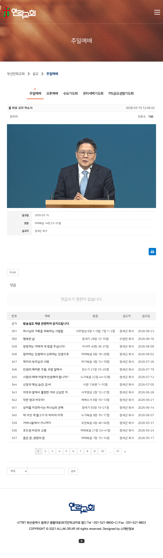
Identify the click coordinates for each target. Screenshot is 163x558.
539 (14, 423)
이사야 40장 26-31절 (95, 346)
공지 (14, 323)
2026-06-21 (146, 400)
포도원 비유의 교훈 (34, 430)
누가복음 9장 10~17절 (95, 415)
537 (14, 438)
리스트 (13, 272)
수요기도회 (70, 93)
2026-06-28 (146, 392)
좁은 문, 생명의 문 (34, 438)
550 (14, 339)
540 (14, 415)
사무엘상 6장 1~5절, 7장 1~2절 (95, 331)
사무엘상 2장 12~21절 (95, 392)
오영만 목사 (126, 339)
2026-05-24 (146, 430)
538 (14, 430)
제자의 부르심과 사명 (36, 362)
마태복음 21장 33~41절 (96, 430)
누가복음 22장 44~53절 (96, 377)
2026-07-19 (146, 369)
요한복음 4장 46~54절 (95, 423)
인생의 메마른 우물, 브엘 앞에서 (42, 369)
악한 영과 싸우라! (33, 400)
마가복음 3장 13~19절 (95, 362)
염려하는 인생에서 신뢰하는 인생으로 (46, 354)
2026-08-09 (146, 346)
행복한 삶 (29, 339)
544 (14, 384)
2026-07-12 (146, 377)
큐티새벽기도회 (93, 93)
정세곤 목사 (126, 331)
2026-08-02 (146, 354)
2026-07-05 (146, 384)
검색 (73, 471)
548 (14, 354)
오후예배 (52, 93)
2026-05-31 (146, 423)
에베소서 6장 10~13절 (95, 400)
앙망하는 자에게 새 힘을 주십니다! (44, 346)
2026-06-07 (146, 415)
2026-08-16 (146, 339)
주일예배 (52, 74)
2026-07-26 (146, 362)
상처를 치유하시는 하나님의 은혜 (43, 407)
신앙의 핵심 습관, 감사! (37, 384)
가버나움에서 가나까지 (37, 423)
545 (14, 377)
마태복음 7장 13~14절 (95, 438)
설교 (35, 74)
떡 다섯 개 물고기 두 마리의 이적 (43, 415)
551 (14, 331)
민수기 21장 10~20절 (95, 369)
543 (14, 392)
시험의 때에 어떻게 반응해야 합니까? (45, 377)
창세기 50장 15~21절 (95, 407)
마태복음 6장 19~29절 (95, 354)
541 (14, 407)
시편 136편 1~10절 (95, 384)
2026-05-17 (146, 438)
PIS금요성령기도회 (121, 93)
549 (14, 346)
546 (14, 369)
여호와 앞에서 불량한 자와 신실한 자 (45, 392)
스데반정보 (127, 529)
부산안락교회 (15, 74)
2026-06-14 (146, 407)
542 (14, 400)
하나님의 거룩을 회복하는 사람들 (43, 331)
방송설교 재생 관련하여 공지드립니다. (46, 323)
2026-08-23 (146, 331)
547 (14, 362)
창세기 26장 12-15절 (95, 339)
